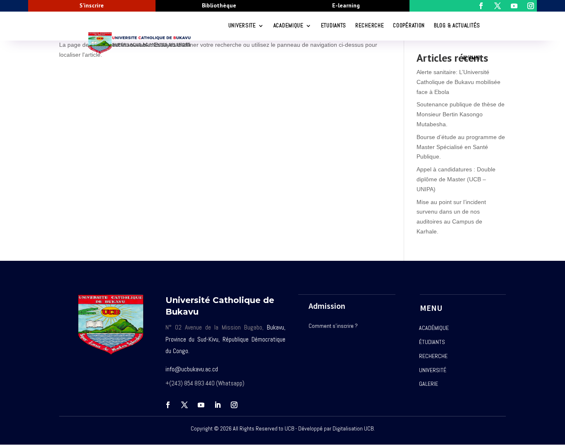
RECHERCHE (369, 25)
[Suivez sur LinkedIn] (217, 404)
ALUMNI (471, 57)
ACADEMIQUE (288, 25)
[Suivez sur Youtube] (201, 404)
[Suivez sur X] (184, 404)
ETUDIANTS (333, 25)
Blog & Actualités (457, 25)
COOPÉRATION (409, 25)
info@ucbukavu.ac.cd (191, 369)
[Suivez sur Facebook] (168, 404)
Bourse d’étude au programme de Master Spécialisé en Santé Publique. (461, 147)
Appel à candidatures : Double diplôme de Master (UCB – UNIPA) (456, 179)
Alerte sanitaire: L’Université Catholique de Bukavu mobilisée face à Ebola (458, 82)
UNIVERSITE (242, 25)
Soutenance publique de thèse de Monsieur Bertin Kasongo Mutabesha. (461, 114)
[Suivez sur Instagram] (234, 404)
